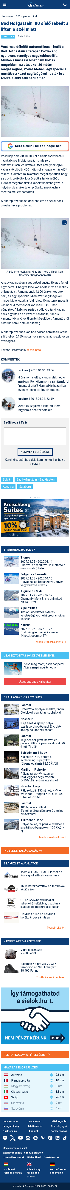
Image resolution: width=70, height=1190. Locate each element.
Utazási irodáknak (13, 1157)
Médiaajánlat (59, 1121)
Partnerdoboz (59, 1131)
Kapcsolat (35, 1121)
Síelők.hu (35, 4)
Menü (4, 4)
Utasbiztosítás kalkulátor (35, 681)
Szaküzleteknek (33, 1152)
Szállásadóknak (12, 1152)
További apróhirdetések (50, 977)
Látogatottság (11, 1126)
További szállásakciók (52, 837)
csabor (23, 399)
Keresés (65, 4)
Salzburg (25, 486)
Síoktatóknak (51, 1157)
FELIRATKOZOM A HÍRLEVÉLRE (25, 1054)
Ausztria (8, 486)
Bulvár (7, 479)
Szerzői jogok (59, 1126)
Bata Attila (24, 36)
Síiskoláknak (34, 1157)
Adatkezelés (35, 1126)
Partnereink (10, 1131)
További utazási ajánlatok (49, 641)
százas (23, 370)
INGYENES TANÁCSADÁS (21, 850)
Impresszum (10, 1121)
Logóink (33, 1131)
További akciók (56, 927)
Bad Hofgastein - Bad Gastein (35, 479)
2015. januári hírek (27, 16)
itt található (34, 350)
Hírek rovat (7, 16)
